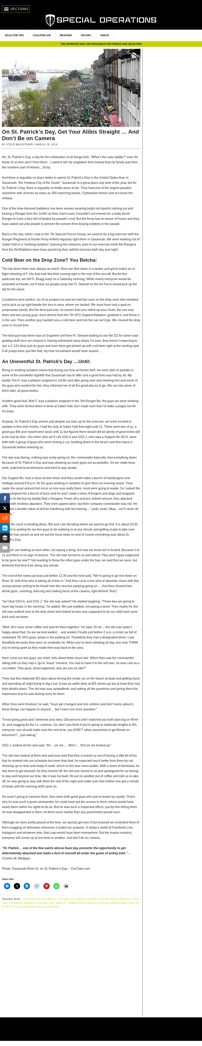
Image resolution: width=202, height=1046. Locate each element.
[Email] (5, 548)
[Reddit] (5, 518)
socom (42, 903)
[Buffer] (5, 538)
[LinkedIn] (5, 528)
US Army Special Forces (41, 906)
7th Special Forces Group (76, 899)
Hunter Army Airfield (114, 899)
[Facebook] (5, 498)
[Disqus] (71, 962)
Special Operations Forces (76, 903)
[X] (5, 508)
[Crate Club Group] (101, 1029)
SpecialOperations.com (101, 20)
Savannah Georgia (22, 903)
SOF (51, 903)
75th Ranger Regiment (38, 899)
